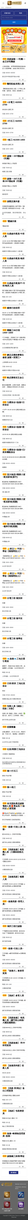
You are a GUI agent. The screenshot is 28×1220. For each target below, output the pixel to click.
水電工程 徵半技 (14, 618)
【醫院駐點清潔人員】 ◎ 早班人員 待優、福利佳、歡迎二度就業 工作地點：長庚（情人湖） (13, 91)
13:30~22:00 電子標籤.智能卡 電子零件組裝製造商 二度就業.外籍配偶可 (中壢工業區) (13, 243)
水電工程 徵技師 (14, 598)
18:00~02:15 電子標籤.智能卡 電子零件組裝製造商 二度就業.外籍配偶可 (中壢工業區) (13, 268)
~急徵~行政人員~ (15, 948)
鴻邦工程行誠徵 (14, 926)
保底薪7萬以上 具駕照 (9, 163)
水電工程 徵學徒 (14, 638)
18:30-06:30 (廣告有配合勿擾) (12, 434)
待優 (3, 603)
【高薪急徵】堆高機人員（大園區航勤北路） (13, 852)
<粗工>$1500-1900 (16, 140)
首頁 (2, 7)
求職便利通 (8, 7)
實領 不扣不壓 (7, 776)
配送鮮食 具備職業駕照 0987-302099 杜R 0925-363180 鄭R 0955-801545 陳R (12, 484)
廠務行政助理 (13, 308)
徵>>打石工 (12, 771)
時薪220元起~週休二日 (10, 1118)
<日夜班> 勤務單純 (8, 754)
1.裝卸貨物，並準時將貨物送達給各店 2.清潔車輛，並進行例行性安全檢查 (14, 68)
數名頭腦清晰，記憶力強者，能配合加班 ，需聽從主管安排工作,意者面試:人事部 (14, 387)
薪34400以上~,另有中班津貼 (11, 834)
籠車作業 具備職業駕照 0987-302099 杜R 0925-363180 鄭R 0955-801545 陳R (12, 533)
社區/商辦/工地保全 (16, 749)
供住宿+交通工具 (7, 109)
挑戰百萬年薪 (13, 201)
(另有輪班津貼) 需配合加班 (11, 1095)
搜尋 (14, 22)
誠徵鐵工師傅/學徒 (15, 1156)
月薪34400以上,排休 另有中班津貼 (13, 1050)
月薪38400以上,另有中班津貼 (12, 1027)
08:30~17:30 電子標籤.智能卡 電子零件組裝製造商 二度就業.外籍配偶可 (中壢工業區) (13, 315)
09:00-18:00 (6, 1073)
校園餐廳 (11, 727)
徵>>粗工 (11, 787)
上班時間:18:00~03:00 (9, 362)
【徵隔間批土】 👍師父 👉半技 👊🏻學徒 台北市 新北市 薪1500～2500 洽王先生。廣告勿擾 (13, 558)
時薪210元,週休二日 (9, 1141)
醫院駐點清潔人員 (15, 84)
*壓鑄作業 (11, 221)
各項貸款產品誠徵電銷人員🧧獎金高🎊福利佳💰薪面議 (13, 806)
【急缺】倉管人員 (15, 995)
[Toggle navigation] (3, 3)
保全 (3, 691)
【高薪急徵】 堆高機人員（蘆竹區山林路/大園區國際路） (13, 1020)
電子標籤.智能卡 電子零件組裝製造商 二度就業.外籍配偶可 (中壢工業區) (13, 292)
